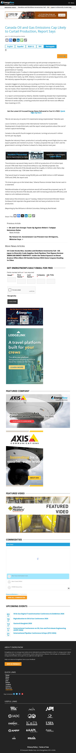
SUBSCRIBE (9, 690)
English (10, 46)
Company (41, 276)
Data (7, 679)
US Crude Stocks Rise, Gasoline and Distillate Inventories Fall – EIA (33, 251)
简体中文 (31, 46)
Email (10, 275)
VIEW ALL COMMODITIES (16, 597)
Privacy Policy (32, 747)
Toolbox (8, 684)
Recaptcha (11, 296)
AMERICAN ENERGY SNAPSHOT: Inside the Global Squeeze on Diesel (34, 255)
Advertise (9, 688)
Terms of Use (44, 747)
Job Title (50, 276)
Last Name (30, 276)
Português (50, 46)
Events (8, 682)
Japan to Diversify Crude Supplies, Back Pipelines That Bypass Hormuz (35, 253)
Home (7, 675)
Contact (8, 686)
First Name (20, 276)
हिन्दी (40, 46)
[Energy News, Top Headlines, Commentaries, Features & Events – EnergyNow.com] (7, 3)
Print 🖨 (62, 56)
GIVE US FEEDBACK (13, 664)
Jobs (7, 681)
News (7, 677)
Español (20, 46)
